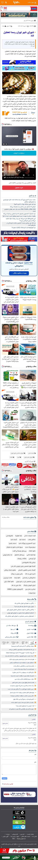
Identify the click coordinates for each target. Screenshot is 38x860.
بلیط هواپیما (18, 536)
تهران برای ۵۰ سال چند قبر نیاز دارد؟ (24, 607)
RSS (13, 839)
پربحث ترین (4, 642)
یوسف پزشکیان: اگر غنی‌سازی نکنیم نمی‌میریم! (22, 646)
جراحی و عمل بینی (30, 589)
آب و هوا (13, 629)
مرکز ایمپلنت (32, 593)
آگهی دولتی (6, 836)
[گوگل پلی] (19, 817)
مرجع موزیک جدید (30, 547)
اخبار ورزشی (15, 834)
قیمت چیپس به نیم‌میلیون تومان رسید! (25, 706)
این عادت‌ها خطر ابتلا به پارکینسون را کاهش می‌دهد (21, 650)
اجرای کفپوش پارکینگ (29, 585)
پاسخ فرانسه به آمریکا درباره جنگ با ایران (24, 669)
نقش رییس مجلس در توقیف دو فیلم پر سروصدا (22, 696)
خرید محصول (19, 187)
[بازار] (19, 822)
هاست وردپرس (8, 578)
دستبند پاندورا (12, 543)
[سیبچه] (19, 813)
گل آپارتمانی (32, 559)
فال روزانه (13, 633)
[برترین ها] (16, 2)
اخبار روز (22, 834)
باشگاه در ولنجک (21, 559)
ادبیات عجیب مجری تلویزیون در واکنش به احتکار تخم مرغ (19, 656)
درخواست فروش (19, 153)
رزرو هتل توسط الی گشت (19, 551)
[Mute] (6, 144)
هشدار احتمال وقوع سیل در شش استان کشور (23, 683)
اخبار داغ (23, 642)
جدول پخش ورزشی (10, 637)
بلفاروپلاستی (9, 536)
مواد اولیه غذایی (31, 555)
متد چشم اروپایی (7, 555)
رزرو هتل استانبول (19, 555)
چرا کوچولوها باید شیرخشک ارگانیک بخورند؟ (24, 228)
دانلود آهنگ (32, 551)
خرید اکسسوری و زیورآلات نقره (27, 543)
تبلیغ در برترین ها (15, 836)
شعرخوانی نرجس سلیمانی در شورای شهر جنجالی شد (19, 616)
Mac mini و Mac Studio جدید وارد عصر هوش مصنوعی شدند (20, 210)
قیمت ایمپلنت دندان (29, 536)
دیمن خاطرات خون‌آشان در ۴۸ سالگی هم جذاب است (21, 689)
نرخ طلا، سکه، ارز (11, 625)
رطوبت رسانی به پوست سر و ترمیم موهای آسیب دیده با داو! (19, 216)
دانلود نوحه (17, 578)
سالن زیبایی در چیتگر (17, 574)
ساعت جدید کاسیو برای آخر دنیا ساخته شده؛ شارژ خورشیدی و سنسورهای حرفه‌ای (19, 201)
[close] (1, 847)
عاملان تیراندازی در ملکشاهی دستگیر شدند (23, 666)
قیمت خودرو (30, 629)
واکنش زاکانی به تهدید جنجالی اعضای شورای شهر (20, 610)
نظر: (35, 762)
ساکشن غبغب (31, 539)
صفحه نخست (30, 834)
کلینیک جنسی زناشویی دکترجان (26, 570)
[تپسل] (3, 124)
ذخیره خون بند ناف (30, 574)
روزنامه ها (31, 625)
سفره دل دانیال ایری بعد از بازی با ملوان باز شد (22, 702)
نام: (35, 754)
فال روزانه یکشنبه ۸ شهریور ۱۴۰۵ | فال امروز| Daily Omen (20, 653)
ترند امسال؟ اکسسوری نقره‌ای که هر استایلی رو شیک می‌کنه (19, 214)
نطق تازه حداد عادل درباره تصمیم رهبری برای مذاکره (21, 659)
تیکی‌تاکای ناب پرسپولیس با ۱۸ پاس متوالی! (23, 673)
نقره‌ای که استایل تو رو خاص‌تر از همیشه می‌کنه (23, 207)
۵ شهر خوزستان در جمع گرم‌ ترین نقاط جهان (23, 699)
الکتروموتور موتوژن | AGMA (15, 589)
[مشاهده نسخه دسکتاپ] (2, 2)
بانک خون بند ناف (16, 585)
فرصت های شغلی (25, 836)
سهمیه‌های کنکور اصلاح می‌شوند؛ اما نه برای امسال (22, 693)
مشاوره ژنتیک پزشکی (10, 570)
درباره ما (8, 834)
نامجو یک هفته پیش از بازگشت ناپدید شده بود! (22, 676)
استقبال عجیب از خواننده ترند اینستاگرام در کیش (22, 663)
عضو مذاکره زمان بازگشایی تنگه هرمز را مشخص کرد (21, 709)
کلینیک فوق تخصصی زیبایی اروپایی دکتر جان (23, 566)
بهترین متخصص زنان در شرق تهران (25, 582)
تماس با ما (34, 836)
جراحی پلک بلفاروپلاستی (28, 562)
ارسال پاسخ (5, 723)
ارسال (4, 778)
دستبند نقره (22, 539)
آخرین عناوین (32, 642)
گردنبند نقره (14, 539)
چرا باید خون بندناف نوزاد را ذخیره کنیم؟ (25, 204)
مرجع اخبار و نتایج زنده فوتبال (14, 547)
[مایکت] (19, 827)
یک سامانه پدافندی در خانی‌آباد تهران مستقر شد (22, 686)
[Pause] (4, 144)
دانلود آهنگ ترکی (9, 582)
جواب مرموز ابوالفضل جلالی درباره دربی (24, 679)
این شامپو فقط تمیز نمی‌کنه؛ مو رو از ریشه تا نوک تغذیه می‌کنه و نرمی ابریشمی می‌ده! (21, 220)
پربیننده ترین (13, 642)
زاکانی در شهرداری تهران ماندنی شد (24, 603)
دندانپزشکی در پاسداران (29, 578)
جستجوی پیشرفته (21, 839)
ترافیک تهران (30, 633)
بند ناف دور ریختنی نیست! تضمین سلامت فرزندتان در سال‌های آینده (21, 224)
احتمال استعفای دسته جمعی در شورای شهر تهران (20, 613)
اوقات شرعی (30, 637)
